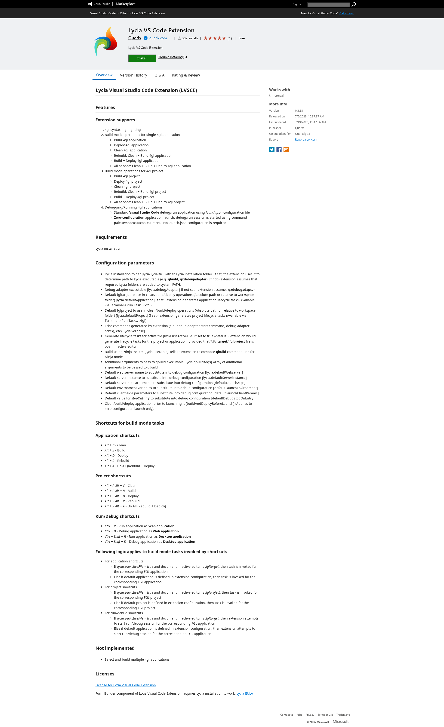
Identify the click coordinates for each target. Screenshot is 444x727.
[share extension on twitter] (272, 150)
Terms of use (325, 714)
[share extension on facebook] (279, 150)
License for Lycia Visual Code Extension (126, 685)
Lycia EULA (245, 693)
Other (124, 13)
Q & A (159, 75)
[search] (354, 4)
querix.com (158, 37)
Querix (134, 37)
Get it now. (346, 13)
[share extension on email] (286, 150)
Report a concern (306, 139)
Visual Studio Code (103, 13)
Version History (133, 75)
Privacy (309, 714)
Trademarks (343, 714)
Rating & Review (186, 75)
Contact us (286, 714)
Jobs (299, 714)
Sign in (297, 4)
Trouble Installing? (171, 57)
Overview (104, 74)
